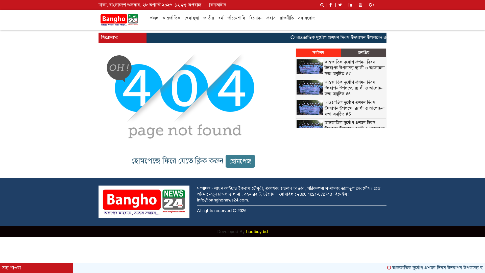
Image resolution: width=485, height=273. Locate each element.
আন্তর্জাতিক (171, 18)
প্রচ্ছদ (154, 18)
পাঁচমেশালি (236, 18)
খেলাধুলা (191, 18)
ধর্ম (220, 18)
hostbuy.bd (257, 231)
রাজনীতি (287, 18)
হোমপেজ (240, 161)
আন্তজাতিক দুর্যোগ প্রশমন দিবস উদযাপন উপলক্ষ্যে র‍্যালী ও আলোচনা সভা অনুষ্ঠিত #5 (355, 108)
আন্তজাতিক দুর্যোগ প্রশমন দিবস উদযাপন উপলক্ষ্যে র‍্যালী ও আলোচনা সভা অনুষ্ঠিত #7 (364, 37)
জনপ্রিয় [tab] (364, 52)
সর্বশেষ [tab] (318, 52)
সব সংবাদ (306, 18)
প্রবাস (271, 18)
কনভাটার (218, 5)
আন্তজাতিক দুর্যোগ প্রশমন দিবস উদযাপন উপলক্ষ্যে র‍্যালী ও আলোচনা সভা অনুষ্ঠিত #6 (355, 88)
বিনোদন (255, 18)
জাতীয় (208, 18)
